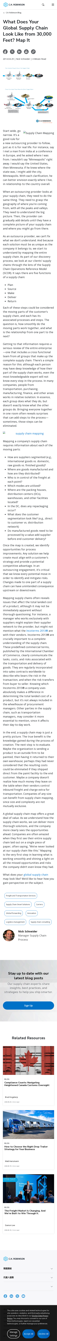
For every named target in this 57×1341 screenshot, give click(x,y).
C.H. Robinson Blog (13, 12)
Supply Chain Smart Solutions (18, 904)
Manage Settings (13, 1334)
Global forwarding (13, 913)
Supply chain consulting (40, 922)
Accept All (28, 1333)
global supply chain (36, 874)
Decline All (43, 1333)
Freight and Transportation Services (21, 895)
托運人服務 (9, 1277)
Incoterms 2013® (37, 630)
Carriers (39, 904)
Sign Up (28, 1005)
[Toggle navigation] (53, 5)
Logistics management (15, 922)
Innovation (31, 913)
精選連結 (8, 1268)
